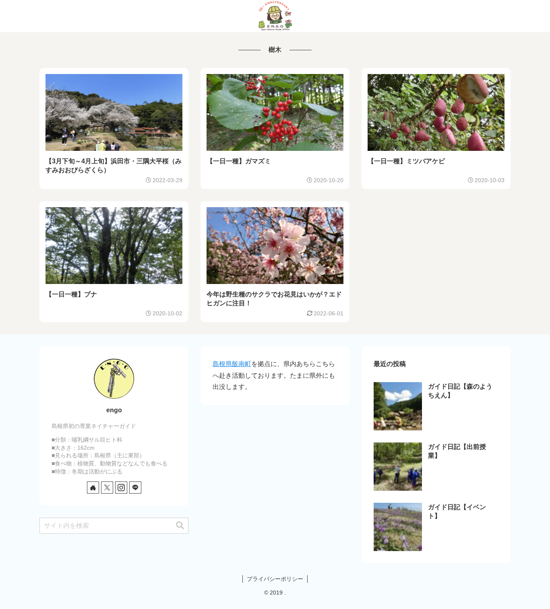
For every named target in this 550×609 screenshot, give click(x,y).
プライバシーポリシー (275, 579)
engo (114, 410)
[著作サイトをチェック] (93, 487)
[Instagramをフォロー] (121, 487)
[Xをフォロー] (107, 487)
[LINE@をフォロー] (135, 487)
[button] (180, 525)
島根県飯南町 (232, 363)
